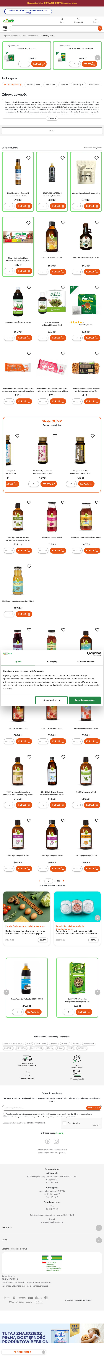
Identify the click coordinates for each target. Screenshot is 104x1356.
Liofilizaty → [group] (78, 85)
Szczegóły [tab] (52, 661)
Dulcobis (54, 1043)
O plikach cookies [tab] (86, 661)
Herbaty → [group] (50, 85)
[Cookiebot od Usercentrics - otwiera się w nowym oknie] (89, 654)
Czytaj (43, 940)
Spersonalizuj (49, 700)
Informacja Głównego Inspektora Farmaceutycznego (25, 1286)
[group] (52, 3)
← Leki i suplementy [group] (12, 85)
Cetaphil (49, 1048)
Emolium (60, 1048)
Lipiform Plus (21, 1048)
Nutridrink (82, 1048)
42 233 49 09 (52, 1209)
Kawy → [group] (64, 85)
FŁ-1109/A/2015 (10, 1279)
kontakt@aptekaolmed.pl (52, 1222)
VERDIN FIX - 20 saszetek (81, 49)
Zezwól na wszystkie (85, 700)
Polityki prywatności (35, 1123)
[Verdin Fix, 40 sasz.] (12, 57)
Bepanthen (8, 1048)
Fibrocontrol (89, 1043)
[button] (98, 58)
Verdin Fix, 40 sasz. (27, 49)
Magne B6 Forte (36, 1048)
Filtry (52, 131)
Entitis (29, 1043)
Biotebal (76, 1043)
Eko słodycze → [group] (33, 85)
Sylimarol (65, 1043)
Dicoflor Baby (41, 1043)
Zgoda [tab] (18, 661)
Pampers (70, 1048)
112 (58, 881)
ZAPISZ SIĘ (92, 1108)
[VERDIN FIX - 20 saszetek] (62, 57)
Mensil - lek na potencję (13, 1043)
